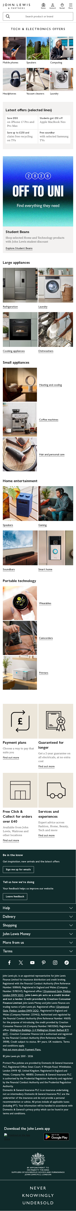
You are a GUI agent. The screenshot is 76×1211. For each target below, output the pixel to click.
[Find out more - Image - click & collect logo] (20, 790)
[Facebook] (9, 963)
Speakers (31, 62)
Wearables (45, 603)
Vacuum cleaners (35, 93)
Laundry (54, 93)
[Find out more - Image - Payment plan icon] (20, 721)
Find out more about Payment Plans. (22, 1049)
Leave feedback (15, 896)
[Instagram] (55, 963)
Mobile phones (10, 62)
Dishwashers (45, 351)
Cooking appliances (14, 351)
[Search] (8, 16)
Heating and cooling (50, 384)
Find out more (11, 757)
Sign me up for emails (18, 869)
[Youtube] (32, 963)
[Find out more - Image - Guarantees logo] (55, 721)
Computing (56, 62)
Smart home (45, 569)
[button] (70, 5)
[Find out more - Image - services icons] (55, 790)
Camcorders (46, 638)
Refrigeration (10, 306)
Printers (43, 672)
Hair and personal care (52, 454)
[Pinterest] (44, 963)
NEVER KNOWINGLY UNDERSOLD (38, 1195)
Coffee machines (48, 419)
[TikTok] (67, 963)
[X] (21, 963)
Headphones (9, 93)
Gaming (42, 525)
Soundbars (9, 569)
